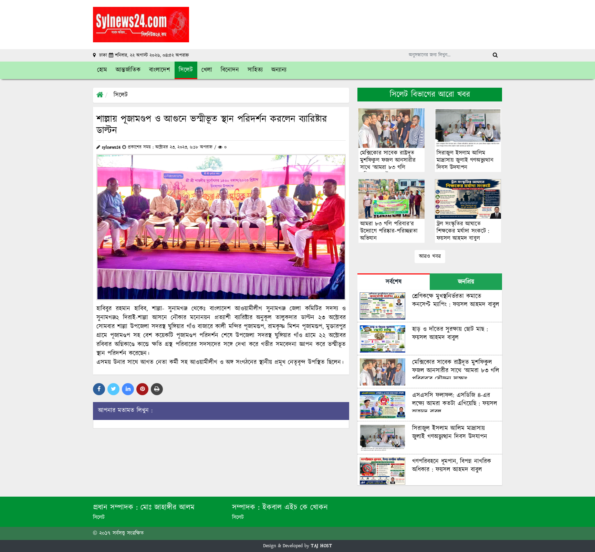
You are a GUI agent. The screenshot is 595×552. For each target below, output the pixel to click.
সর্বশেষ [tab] (393, 282)
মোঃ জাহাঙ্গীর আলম (167, 507)
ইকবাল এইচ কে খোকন (295, 507)
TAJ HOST (321, 545)
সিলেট (121, 95)
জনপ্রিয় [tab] (466, 282)
